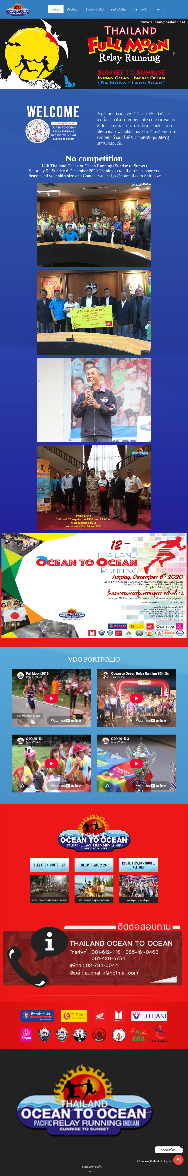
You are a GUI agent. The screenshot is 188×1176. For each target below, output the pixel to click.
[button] (14, 54)
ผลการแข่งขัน (140, 9)
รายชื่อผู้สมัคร (118, 9)
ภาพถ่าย (159, 9)
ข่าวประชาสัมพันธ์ (95, 9)
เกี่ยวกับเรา (72, 9)
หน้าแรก (56, 9)
